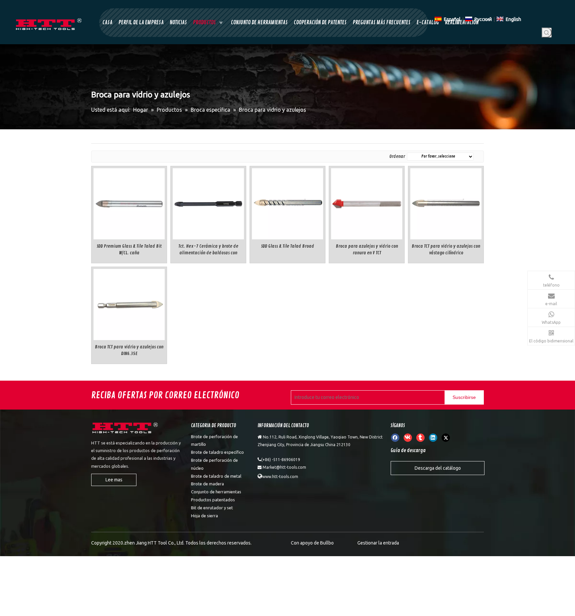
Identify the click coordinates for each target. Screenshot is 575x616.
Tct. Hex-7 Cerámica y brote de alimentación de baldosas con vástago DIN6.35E (208, 249)
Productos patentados (213, 499)
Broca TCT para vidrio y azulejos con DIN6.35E (129, 350)
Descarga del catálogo (438, 468)
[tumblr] (420, 437)
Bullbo (327, 543)
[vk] (408, 437)
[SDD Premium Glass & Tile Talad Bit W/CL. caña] (129, 202)
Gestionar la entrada (378, 543)
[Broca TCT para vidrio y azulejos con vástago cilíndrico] (445, 202)
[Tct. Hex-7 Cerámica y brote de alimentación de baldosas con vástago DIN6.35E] (208, 202)
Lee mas (113, 479)
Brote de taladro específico (217, 452)
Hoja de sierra (204, 515)
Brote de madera (207, 483)
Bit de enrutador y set (212, 507)
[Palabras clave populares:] (547, 33)
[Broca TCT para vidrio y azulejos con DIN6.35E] (129, 303)
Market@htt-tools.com (284, 467)
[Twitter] (446, 437)
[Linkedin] (433, 437)
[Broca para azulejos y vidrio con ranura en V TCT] (366, 202)
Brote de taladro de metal (216, 476)
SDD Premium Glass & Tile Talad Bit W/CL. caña (129, 249)
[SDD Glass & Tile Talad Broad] (287, 202)
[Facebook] (395, 437)
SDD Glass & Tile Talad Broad (287, 246)
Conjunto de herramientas (216, 491)
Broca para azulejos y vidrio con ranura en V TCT (367, 249)
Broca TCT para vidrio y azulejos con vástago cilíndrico (446, 249)
